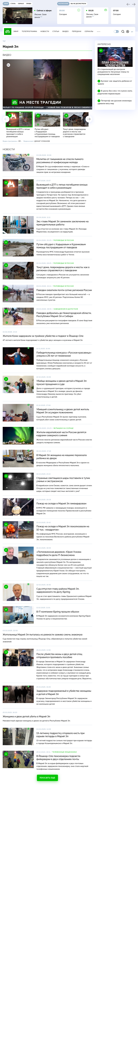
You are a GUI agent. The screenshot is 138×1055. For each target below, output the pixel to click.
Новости (44, 31)
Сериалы (89, 31)
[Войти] (127, 31)
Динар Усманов (42, 141)
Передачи (76, 31)
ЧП (19, 141)
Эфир (15, 31)
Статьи (55, 31)
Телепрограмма (29, 31)
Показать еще (47, 778)
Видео (66, 31)
